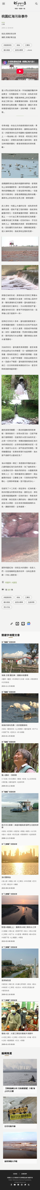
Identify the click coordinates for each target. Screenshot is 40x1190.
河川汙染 (7, 607)
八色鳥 (5, 779)
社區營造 (6, 682)
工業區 (27, 45)
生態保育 (31, 602)
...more (29, 50)
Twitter (25, 1184)
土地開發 (19, 729)
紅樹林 (10, 831)
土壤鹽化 (14, 937)
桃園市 (8, 582)
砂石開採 (12, 779)
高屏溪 (16, 831)
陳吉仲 (10, 884)
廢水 (4, 834)
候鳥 (18, 45)
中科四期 (28, 881)
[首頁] (20, 3)
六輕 (4, 884)
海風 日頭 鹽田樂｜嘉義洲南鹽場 (15, 675)
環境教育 (34, 679)
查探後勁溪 (6, 980)
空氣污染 (22, 1037)
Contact (18, 1184)
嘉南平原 (19, 931)
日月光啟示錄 (9, 1126)
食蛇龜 (5, 782)
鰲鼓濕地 (11, 729)
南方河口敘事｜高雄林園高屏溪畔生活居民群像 (20, 826)
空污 (34, 881)
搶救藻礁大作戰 (10, 1161)
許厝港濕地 (7, 45)
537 (9, 589)
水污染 (33, 831)
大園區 (14, 582)
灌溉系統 (6, 990)
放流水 (18, 987)
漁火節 (5, 881)
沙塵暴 (5, 931)
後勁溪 (5, 984)
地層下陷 (6, 732)
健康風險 (11, 1040)
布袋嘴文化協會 (18, 679)
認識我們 (24, 1174)
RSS (28, 1184)
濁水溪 (11, 931)
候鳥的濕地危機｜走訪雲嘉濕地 (14, 725)
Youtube (15, 1184)
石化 (17, 1040)
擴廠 (16, 884)
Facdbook (11, 1184)
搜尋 (36, 4)
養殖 (23, 831)
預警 (23, 1040)
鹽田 (9, 679)
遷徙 (19, 779)
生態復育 (33, 834)
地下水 (35, 729)
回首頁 (15, 1174)
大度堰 (18, 934)
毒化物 (11, 984)
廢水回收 (33, 934)
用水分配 (33, 931)
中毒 (29, 1037)
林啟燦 (5, 987)
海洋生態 (16, 834)
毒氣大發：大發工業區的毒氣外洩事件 (17, 1033)
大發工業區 (7, 1037)
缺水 (26, 931)
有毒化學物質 (21, 984)
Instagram (22, 1184)
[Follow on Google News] (28, 623)
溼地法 (13, 732)
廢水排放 (7, 50)
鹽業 (4, 679)
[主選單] (4, 4)
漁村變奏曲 (6, 877)
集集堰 (25, 934)
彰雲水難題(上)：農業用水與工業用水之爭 (19, 927)
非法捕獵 (21, 732)
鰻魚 (28, 831)
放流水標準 (19, 50)
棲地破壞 (28, 729)
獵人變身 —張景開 (9, 775)
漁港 (9, 834)
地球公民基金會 (28, 987)
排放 (29, 984)
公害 (3, 24)
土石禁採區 (32, 779)
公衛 (4, 1040)
